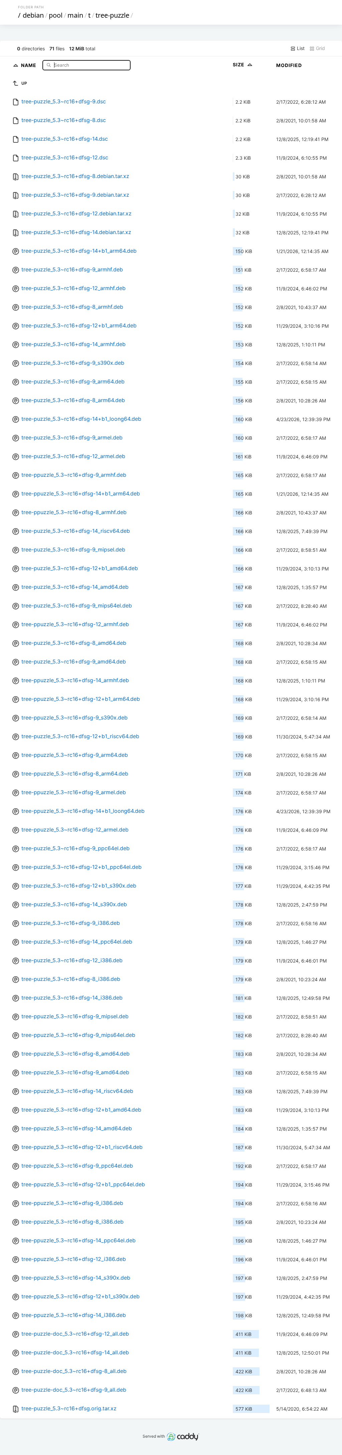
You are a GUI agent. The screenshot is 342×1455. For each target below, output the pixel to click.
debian (33, 15)
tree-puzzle (112, 15)
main (75, 15)
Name (29, 65)
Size (239, 64)
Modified (289, 65)
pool (55, 15)
